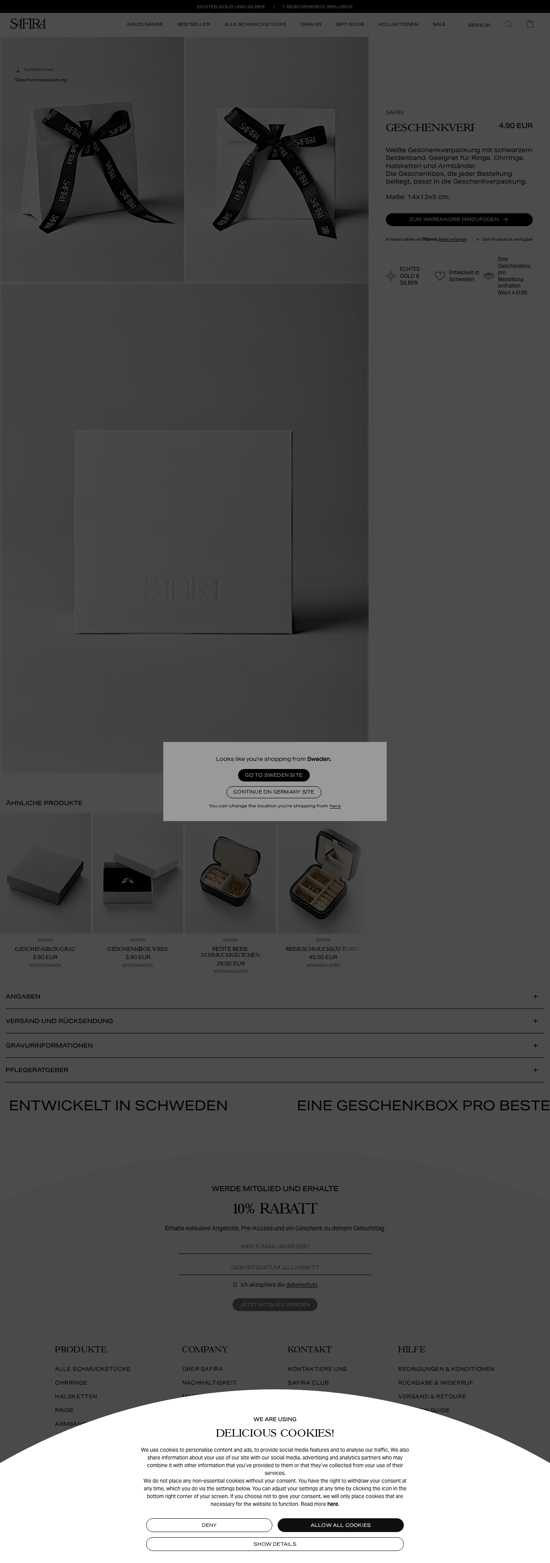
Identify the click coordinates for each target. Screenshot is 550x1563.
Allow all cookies (341, 1525)
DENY (209, 1525)
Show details (275, 1544)
